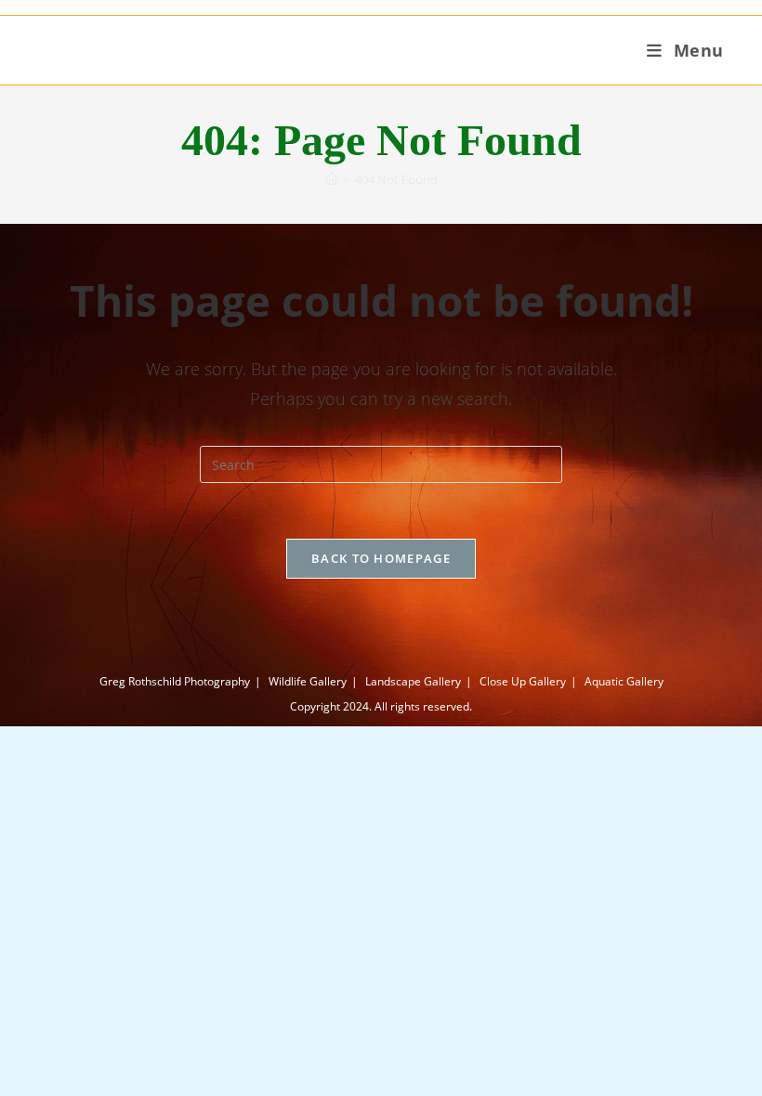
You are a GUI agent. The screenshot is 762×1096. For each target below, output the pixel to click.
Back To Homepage (381, 558)
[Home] (331, 179)
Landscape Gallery (413, 681)
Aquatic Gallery (624, 681)
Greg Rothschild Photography (174, 681)
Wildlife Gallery (308, 681)
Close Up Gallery (523, 681)
